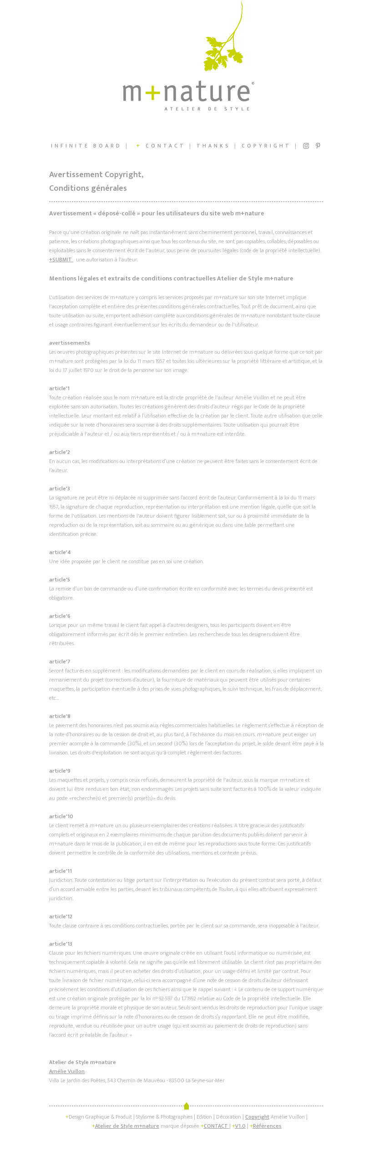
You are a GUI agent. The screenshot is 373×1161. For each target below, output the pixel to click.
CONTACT (159, 145)
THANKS (214, 145)
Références (267, 1125)
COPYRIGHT (266, 145)
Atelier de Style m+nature (127, 1125)
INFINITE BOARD (86, 145)
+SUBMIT (61, 259)
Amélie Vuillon (67, 1071)
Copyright (257, 1116)
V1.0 (240, 1125)
